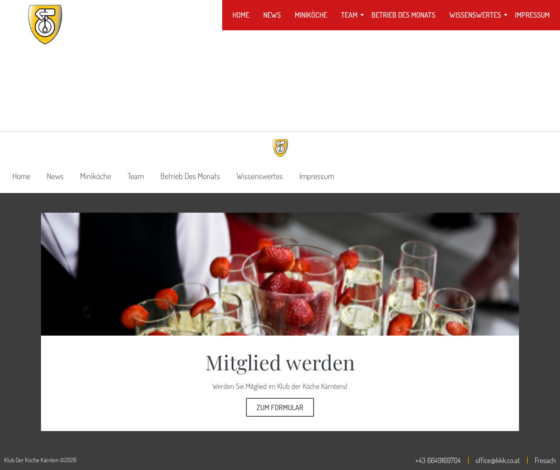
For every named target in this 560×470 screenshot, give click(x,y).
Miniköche (311, 14)
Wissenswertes (475, 14)
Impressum (532, 14)
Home (240, 14)
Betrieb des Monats (403, 14)
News (272, 14)
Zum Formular (280, 407)
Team (349, 14)
